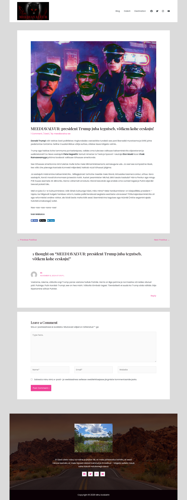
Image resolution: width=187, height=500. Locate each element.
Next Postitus (162, 239)
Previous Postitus (27, 239)
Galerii (127, 11)
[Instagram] (163, 11)
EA (41, 273)
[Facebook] (151, 11)
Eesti (46, 133)
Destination (140, 11)
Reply (153, 295)
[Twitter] (157, 11)
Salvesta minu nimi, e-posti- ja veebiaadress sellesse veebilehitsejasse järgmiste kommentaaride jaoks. (85, 379)
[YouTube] (169, 11)
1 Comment (36, 133)
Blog (118, 11)
